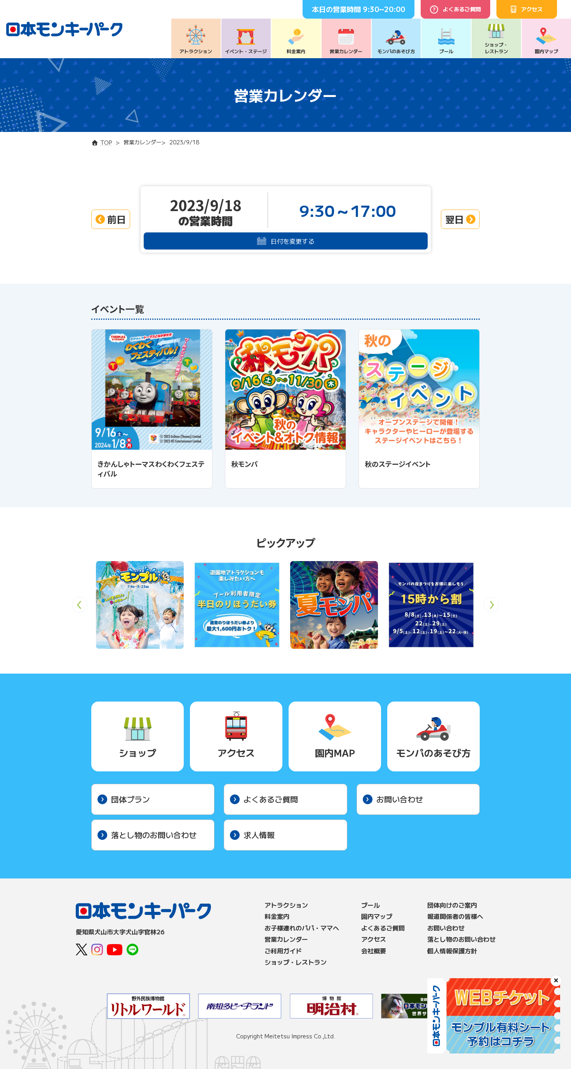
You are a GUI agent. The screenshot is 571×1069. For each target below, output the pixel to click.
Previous (79, 607)
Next (491, 607)
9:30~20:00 (384, 9)
